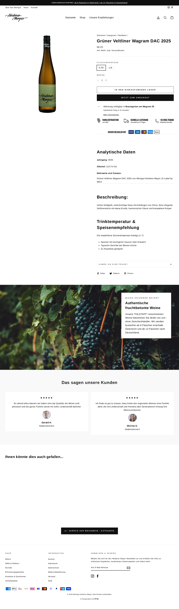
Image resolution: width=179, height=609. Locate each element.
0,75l (101, 68)
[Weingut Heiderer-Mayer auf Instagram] (92, 576)
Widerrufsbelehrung (56, 572)
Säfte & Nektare (12, 563)
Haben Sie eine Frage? (113, 264)
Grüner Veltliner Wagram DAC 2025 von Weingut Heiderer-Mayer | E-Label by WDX (135, 180)
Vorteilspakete (11, 581)
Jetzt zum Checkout (135, 98)
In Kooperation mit (89, 599)
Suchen (51, 559)
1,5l (110, 68)
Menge (101, 75)
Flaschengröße (108, 62)
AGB (50, 581)
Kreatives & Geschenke (15, 576)
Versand (51, 576)
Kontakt (34, 8)
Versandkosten (117, 50)
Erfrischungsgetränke (14, 572)
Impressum (53, 563)
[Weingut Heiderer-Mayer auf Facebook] (97, 576)
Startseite (70, 17)
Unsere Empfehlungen (101, 17)
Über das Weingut (13, 8)
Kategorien (111, 35)
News (26, 8)
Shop (82, 17)
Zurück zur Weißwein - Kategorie (91, 531)
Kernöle (8, 568)
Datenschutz (53, 568)
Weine (8, 559)
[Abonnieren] (128, 567)
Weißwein (122, 35)
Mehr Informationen (111, 115)
